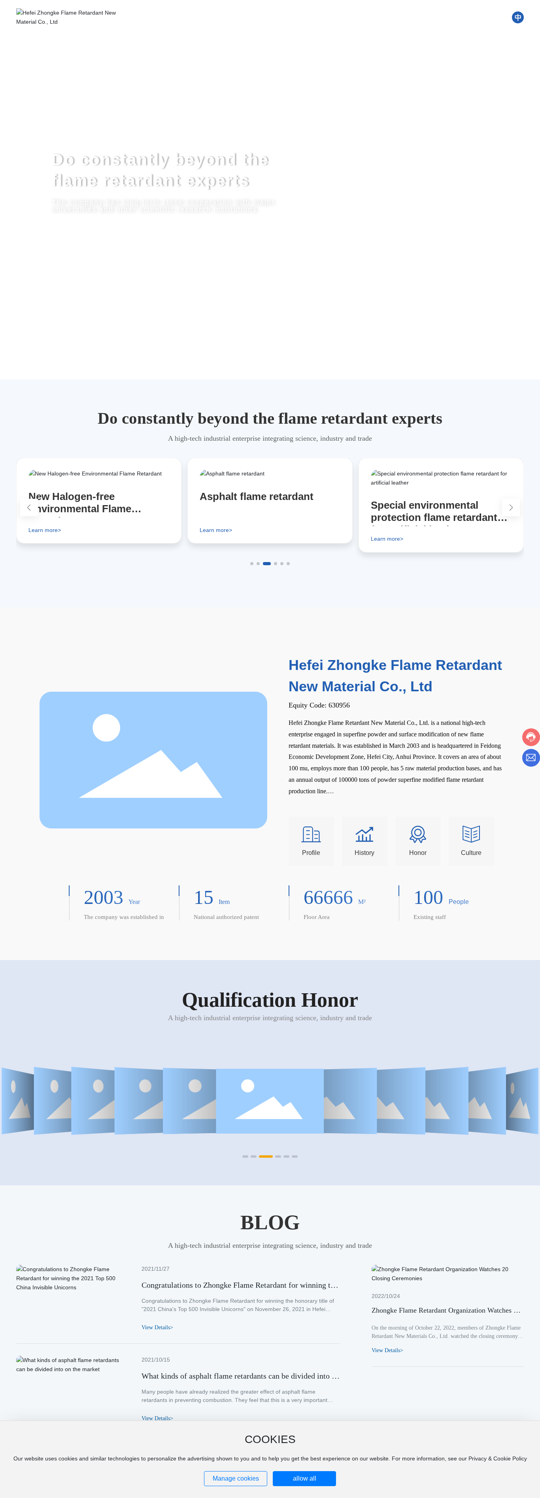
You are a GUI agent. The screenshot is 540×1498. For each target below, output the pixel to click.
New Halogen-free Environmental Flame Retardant (79, 509)
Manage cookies (236, 1478)
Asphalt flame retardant (256, 496)
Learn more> (44, 530)
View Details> (387, 1350)
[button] (43, 357)
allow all (304, 1478)
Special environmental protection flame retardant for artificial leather (434, 517)
